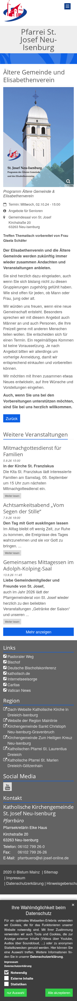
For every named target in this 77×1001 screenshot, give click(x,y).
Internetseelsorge (22, 679)
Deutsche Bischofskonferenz (31, 667)
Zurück (12, 418)
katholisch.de (18, 673)
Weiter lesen (12, 496)
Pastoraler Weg (20, 656)
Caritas (13, 684)
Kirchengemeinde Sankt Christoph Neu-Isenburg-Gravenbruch (36, 728)
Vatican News (19, 690)
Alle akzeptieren (59, 992)
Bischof (13, 662)
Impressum (15, 877)
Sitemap (51, 872)
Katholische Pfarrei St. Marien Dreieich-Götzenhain (32, 762)
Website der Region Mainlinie (32, 720)
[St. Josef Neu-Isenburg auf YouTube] (7, 786)
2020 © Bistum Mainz (22, 872)
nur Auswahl (15, 992)
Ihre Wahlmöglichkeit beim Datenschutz (39, 910)
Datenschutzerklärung (25, 883)
